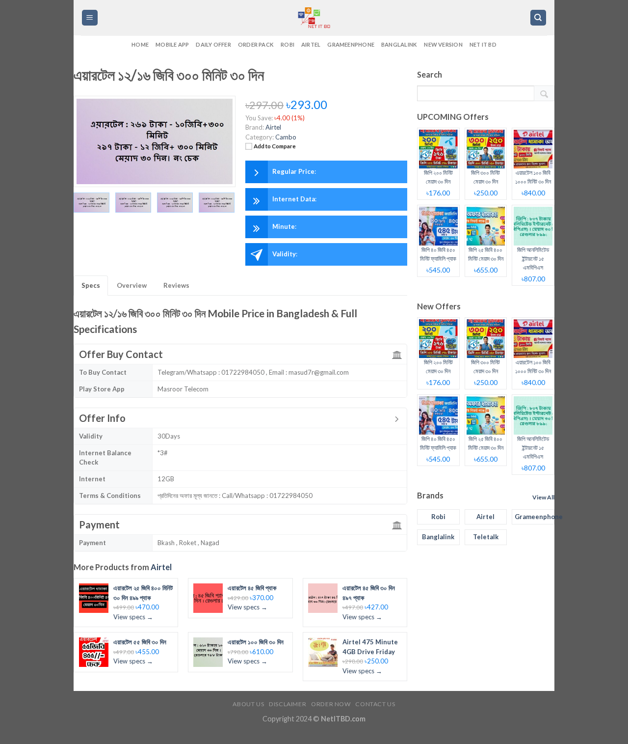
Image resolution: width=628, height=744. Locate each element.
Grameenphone (350, 44)
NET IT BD (483, 44)
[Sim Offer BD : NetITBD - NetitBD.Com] (314, 17)
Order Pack (256, 44)
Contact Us (375, 704)
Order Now (331, 704)
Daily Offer (213, 44)
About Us (248, 704)
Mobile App (172, 44)
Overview (132, 285)
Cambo (285, 137)
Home (140, 44)
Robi (287, 44)
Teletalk (485, 537)
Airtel (310, 44)
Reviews (176, 285)
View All (543, 497)
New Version (443, 44)
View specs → (133, 617)
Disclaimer (287, 704)
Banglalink (399, 44)
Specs (90, 285)
